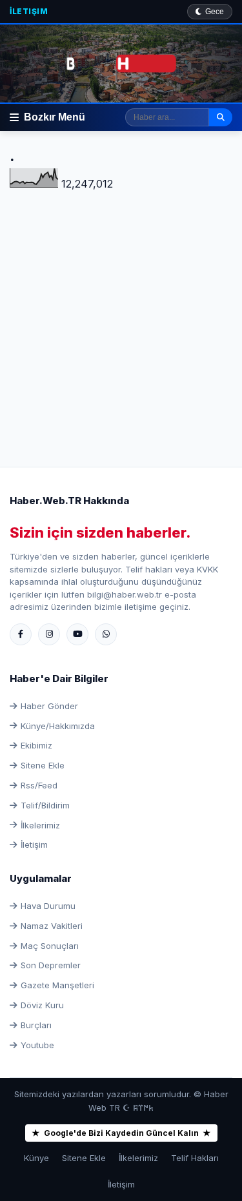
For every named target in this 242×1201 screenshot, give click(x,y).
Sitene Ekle (43, 765)
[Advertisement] (121, 314)
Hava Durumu (48, 906)
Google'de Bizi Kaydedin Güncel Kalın (121, 1133)
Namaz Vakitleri (52, 926)
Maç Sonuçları (50, 946)
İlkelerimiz (40, 825)
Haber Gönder (49, 706)
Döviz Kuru (42, 1005)
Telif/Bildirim (45, 805)
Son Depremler (51, 965)
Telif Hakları (195, 1158)
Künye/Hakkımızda (58, 726)
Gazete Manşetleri (57, 985)
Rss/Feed (39, 785)
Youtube (37, 1045)
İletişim (29, 11)
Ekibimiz (36, 745)
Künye (36, 1158)
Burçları (36, 1025)
